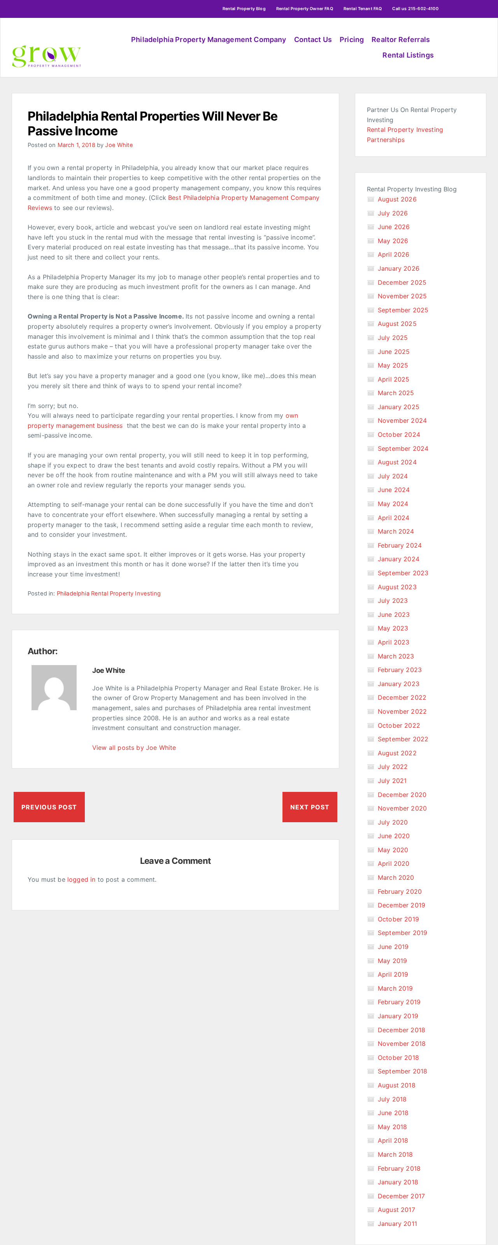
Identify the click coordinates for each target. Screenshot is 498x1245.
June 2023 (394, 614)
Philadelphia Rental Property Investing (109, 593)
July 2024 (393, 476)
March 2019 (395, 988)
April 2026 (394, 254)
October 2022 (399, 725)
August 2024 (397, 462)
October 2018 (398, 1057)
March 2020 (396, 877)
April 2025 (394, 379)
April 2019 (393, 974)
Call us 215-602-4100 (415, 8)
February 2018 (399, 1168)
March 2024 (396, 531)
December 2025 (402, 282)
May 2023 (393, 628)
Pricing (352, 39)
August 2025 (397, 323)
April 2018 (393, 1140)
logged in (81, 879)
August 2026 (397, 199)
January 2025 (398, 407)
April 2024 (394, 518)
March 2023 (396, 656)
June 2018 (393, 1113)
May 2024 (393, 504)
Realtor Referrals (401, 39)
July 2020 (393, 822)
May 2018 (392, 1127)
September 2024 (403, 448)
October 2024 (399, 434)
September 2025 (403, 310)
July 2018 (392, 1099)
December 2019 (401, 905)
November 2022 (402, 711)
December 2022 (402, 697)
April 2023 (394, 642)
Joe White (119, 145)
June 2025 (394, 351)
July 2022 (393, 766)
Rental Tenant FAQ (363, 8)
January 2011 (397, 1223)
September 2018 (402, 1071)
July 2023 (393, 600)
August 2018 (397, 1085)
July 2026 (393, 213)
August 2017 (396, 1209)
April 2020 (394, 863)
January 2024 (398, 559)
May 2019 (392, 961)
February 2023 (400, 670)
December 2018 (401, 1030)
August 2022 (397, 753)
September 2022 (403, 739)
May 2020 (393, 850)
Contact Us (313, 39)
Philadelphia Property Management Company (208, 39)
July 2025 (393, 337)
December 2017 (401, 1196)
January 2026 (398, 268)
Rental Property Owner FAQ (304, 8)
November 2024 (402, 420)
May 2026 (393, 241)
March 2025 (396, 393)
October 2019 (398, 919)
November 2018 (402, 1043)
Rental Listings (407, 55)
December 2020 (402, 794)
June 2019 (393, 947)
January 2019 (398, 1016)
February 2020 (400, 891)
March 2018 (395, 1154)
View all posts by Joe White (134, 747)
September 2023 (403, 573)
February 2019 (399, 1002)
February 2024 (400, 545)
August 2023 (397, 587)
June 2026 (394, 227)
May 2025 (393, 365)
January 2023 (398, 684)
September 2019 (402, 933)
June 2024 (394, 490)
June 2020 (394, 836)
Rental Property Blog (244, 8)
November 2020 (402, 808)
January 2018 (398, 1182)
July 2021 (392, 780)
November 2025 (402, 296)
